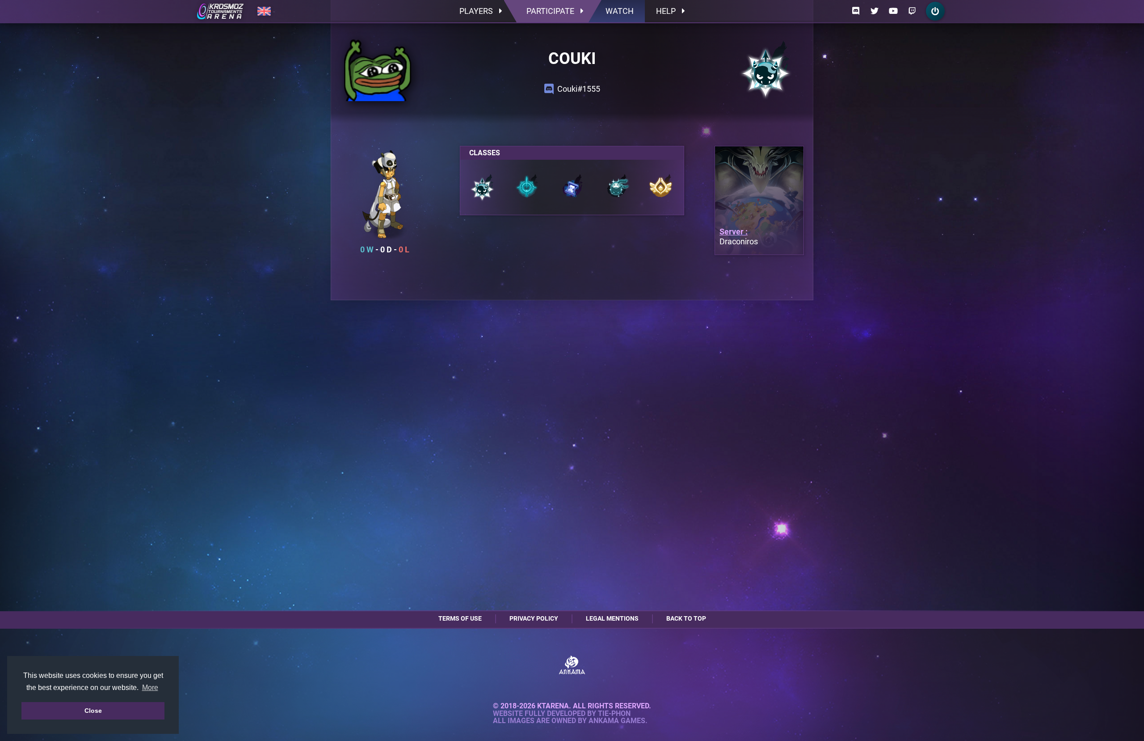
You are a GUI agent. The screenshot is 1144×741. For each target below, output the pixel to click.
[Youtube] (893, 11)
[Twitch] (912, 11)
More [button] (150, 687)
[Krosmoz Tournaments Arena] (220, 11)
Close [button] (93, 710)
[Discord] (855, 11)
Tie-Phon (614, 713)
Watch (620, 11)
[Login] (935, 11)
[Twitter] (874, 11)
